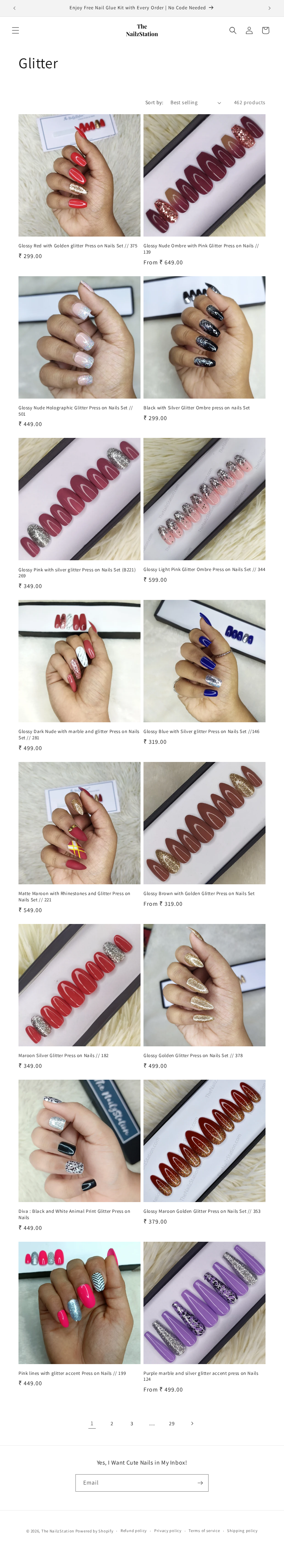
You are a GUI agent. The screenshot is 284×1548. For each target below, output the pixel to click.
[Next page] (192, 1423)
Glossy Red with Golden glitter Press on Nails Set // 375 (78, 246)
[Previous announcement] (14, 8)
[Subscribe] (200, 1483)
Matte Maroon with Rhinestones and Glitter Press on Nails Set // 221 (74, 897)
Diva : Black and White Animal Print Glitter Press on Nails (74, 1214)
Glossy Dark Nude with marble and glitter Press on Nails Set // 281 (78, 735)
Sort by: (154, 102)
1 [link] (92, 1423)
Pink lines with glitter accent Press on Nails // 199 (72, 1373)
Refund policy (134, 1530)
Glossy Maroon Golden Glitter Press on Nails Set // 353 (201, 1211)
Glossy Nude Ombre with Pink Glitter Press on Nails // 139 (201, 249)
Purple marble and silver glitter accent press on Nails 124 (200, 1376)
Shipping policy (242, 1530)
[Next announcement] (269, 8)
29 (172, 1423)
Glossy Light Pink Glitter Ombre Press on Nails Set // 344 (204, 569)
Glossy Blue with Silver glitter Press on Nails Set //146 (201, 732)
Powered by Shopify (94, 1531)
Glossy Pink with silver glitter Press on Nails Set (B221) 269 (77, 573)
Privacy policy (168, 1530)
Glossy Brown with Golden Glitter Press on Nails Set (199, 894)
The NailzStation (57, 1531)
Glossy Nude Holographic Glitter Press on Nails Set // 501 (75, 411)
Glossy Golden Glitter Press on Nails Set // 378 (193, 1056)
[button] (15, 30)
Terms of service (204, 1530)
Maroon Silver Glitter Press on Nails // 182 (63, 1056)
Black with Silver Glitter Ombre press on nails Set (196, 408)
